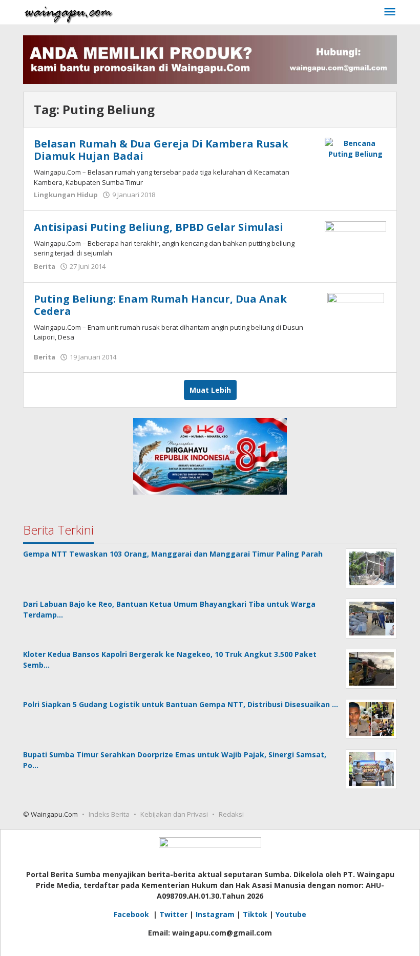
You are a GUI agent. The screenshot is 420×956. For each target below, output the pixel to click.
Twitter (173, 914)
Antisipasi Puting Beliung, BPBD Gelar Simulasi (158, 227)
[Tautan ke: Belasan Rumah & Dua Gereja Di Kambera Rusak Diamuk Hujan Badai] (355, 148)
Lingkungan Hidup (66, 194)
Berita (44, 266)
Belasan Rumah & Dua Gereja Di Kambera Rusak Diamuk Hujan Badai (161, 150)
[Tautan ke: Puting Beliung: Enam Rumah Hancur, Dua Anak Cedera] (355, 320)
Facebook (132, 914)
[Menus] (390, 12)
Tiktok (255, 914)
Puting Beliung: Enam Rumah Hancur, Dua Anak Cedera (160, 305)
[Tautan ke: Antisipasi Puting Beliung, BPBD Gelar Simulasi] (355, 239)
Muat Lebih (210, 390)
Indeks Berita (109, 814)
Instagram (215, 914)
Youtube (291, 914)
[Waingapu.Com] (68, 12)
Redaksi (231, 814)
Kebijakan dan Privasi (174, 814)
